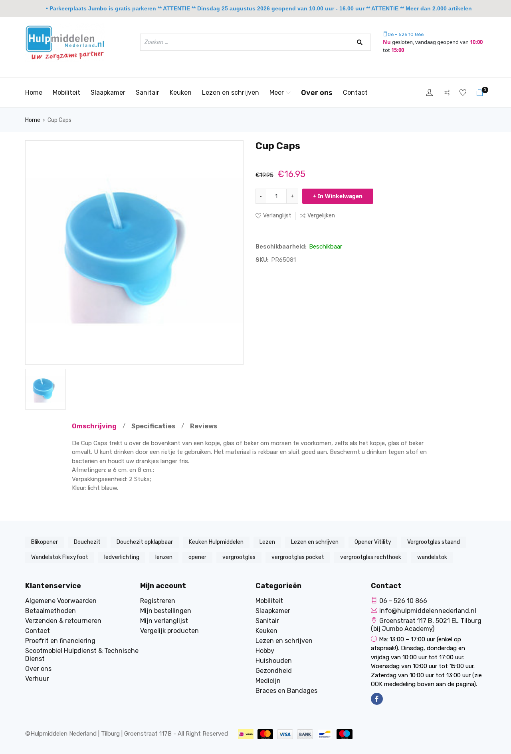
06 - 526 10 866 (406, 34)
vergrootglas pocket (297, 557)
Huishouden (274, 660)
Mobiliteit (66, 92)
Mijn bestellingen (165, 611)
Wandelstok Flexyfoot (59, 557)
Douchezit (87, 542)
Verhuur (37, 678)
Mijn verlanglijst (164, 621)
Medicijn (268, 680)
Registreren (157, 601)
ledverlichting (121, 557)
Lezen (267, 542)
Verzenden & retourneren (63, 621)
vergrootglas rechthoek (370, 557)
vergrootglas (239, 557)
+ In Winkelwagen (337, 196)
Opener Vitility (373, 542)
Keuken (181, 92)
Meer (276, 92)
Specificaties (153, 426)
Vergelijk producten (169, 631)
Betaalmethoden (50, 611)
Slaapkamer (108, 92)
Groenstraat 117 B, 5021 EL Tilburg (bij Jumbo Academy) (426, 625)
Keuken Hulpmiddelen (216, 542)
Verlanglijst (277, 215)
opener (197, 557)
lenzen (163, 557)
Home (33, 92)
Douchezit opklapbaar (145, 542)
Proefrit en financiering (60, 641)
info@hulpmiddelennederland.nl (427, 611)
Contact (355, 92)
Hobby (265, 651)
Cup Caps (59, 120)
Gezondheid (274, 670)
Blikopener (44, 542)
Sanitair (147, 92)
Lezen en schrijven (230, 92)
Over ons (317, 93)
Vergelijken (321, 215)
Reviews (203, 426)
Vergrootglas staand (433, 542)
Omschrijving (94, 426)
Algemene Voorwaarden (61, 601)
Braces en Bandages (286, 690)
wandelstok (432, 557)
